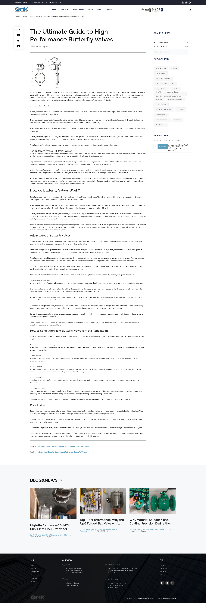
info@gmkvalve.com (55, 2)
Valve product (78, 9)
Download (34, 578)
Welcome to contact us (22, 3)
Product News (35, 16)
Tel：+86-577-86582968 (74, 568)
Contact (109, 9)
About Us (64, 9)
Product (162, 565)
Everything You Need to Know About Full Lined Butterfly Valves (60, 452)
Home (54, 9)
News (90, 9)
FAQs (99, 9)
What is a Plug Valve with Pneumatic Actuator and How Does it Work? (62, 446)
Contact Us (34, 581)
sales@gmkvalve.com (40, 2)
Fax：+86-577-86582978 (74, 571)
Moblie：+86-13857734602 (74, 573)
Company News (162, 42)
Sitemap (162, 575)
